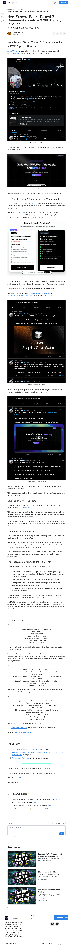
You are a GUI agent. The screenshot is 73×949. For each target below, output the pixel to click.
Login (54, 3)
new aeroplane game (18, 723)
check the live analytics (19, 728)
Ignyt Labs (16, 53)
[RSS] (57, 924)
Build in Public (31, 203)
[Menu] (69, 2)
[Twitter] (52, 924)
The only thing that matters (21, 758)
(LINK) (58, 799)
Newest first (58, 823)
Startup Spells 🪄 (12, 9)
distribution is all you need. (24, 732)
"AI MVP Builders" (26, 507)
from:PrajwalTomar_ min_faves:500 (39, 293)
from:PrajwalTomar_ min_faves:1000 (19, 295)
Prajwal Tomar (12, 51)
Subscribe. (18, 778)
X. (17, 782)
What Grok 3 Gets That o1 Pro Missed (24, 749)
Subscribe (63, 3)
